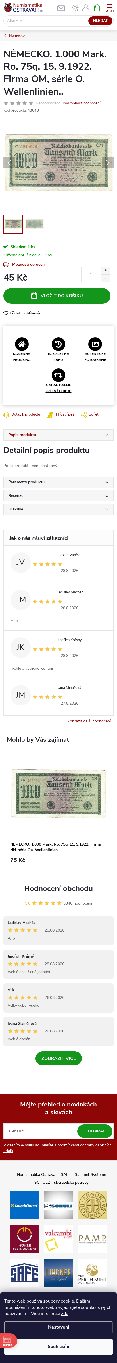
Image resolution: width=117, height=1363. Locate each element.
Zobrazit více (58, 1058)
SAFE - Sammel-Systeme (83, 1174)
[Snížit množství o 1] (105, 278)
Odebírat (95, 1131)
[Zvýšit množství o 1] (105, 270)
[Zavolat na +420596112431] (75, 8)
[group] (58, 812)
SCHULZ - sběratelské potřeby (61, 1182)
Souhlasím (58, 1347)
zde (64, 1313)
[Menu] (109, 7)
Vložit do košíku (62, 296)
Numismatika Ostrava (36, 1174)
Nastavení (58, 1327)
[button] (58, 863)
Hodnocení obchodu (58, 889)
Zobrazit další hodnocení (89, 721)
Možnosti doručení (29, 264)
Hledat (100, 20)
